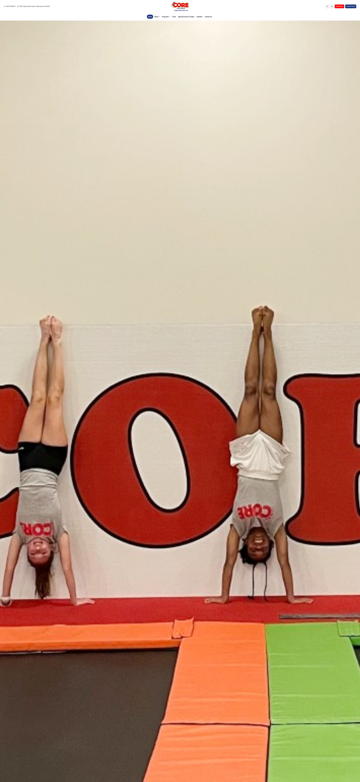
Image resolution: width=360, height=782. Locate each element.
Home (150, 17)
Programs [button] (165, 17)
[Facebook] (327, 6)
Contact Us (208, 17)
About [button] (156, 17)
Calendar (199, 17)
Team (174, 17)
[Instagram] (332, 6)
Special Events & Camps (186, 17)
